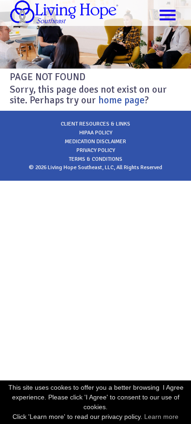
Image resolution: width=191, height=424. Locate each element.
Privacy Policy (95, 150)
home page (121, 100)
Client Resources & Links (95, 123)
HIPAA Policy (95, 132)
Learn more (161, 416)
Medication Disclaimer (95, 141)
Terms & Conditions (95, 159)
